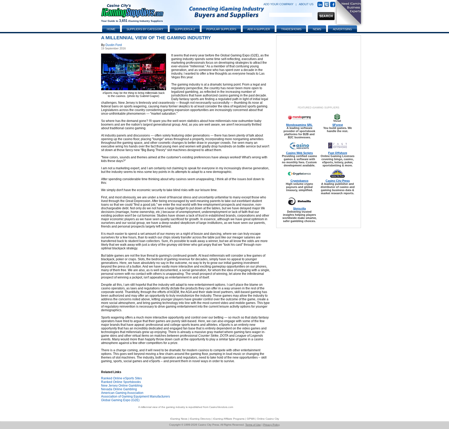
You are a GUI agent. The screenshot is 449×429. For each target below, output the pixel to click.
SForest (337, 124)
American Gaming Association (122, 393)
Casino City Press (338, 180)
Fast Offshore (337, 152)
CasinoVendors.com (221, 407)
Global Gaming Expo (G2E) (120, 400)
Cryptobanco (299, 180)
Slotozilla (299, 208)
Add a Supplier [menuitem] (258, 29)
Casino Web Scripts (299, 152)
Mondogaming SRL (299, 124)
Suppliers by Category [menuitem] (145, 29)
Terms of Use (253, 424)
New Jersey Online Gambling (121, 385)
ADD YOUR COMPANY (278, 4)
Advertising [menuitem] (342, 29)
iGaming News (178, 418)
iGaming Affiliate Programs (229, 418)
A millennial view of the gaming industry (161, 407)
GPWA (251, 418)
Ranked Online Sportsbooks (121, 382)
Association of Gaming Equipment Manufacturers (135, 396)
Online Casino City (268, 418)
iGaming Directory (200, 418)
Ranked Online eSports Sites (121, 378)
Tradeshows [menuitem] (291, 29)
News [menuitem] (317, 29)
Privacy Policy (271, 424)
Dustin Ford (113, 45)
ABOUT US (306, 4)
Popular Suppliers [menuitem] (221, 29)
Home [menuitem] (111, 29)
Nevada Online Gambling (119, 389)
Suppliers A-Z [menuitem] (184, 29)
